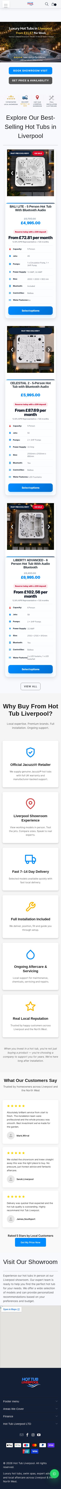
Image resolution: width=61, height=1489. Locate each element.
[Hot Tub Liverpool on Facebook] (27, 1435)
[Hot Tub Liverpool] (30, 4)
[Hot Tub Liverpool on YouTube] (39, 1435)
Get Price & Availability (30, 80)
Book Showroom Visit (30, 70)
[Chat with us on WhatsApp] (54, 1473)
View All (30, 686)
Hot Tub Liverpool (24, 1463)
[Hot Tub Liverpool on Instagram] (33, 1435)
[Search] (46, 4)
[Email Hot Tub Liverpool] (21, 1435)
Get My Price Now (30, 1242)
